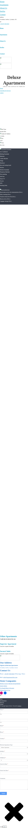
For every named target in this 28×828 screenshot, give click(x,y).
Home (2, 2)
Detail (1, 88)
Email (2, 725)
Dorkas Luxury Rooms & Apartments (10, 683)
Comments (2, 778)
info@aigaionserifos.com (10, 677)
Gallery (2, 93)
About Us (3, 8)
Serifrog (19, 706)
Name (2, 709)
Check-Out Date (4, 770)
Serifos (2, 11)
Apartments (4, 5)
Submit (3, 793)
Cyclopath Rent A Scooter (7, 688)
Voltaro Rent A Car (5, 690)
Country (2, 738)
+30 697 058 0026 (4, 24)
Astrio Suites (3, 686)
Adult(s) (2, 751)
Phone (2, 732)
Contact (3, 15)
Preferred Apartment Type (6, 745)
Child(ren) (3, 757)
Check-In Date (4, 764)
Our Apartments (3, 700)
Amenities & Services (5, 90)
